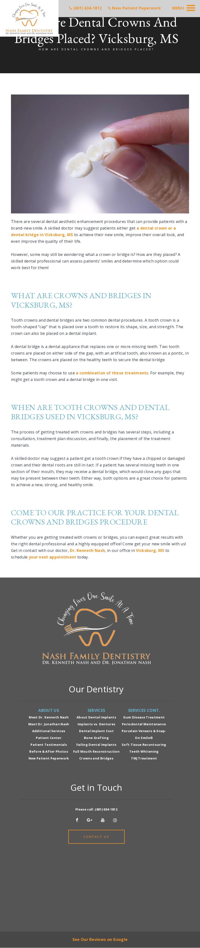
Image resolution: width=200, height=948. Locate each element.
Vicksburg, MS (150, 550)
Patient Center (48, 738)
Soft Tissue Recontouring (144, 744)
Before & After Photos (48, 751)
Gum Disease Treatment (144, 717)
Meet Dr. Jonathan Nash (48, 724)
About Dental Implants (96, 717)
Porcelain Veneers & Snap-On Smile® (144, 734)
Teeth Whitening (144, 751)
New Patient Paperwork (49, 758)
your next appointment (52, 557)
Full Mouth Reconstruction (96, 751)
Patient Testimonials (48, 744)
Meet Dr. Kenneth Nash (49, 717)
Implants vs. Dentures (96, 724)
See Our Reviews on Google (100, 939)
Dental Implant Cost (96, 731)
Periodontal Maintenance (144, 724)
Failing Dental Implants (96, 744)
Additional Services (48, 731)
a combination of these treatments (112, 373)
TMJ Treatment (144, 758)
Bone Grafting (96, 738)
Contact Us (96, 836)
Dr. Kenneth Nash (87, 550)
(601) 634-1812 (106, 809)
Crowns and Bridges (96, 758)
